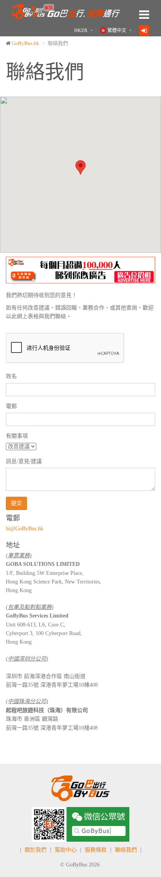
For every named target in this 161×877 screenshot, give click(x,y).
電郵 (11, 406)
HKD (80, 30)
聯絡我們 (126, 850)
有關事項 (17, 436)
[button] (17, 270)
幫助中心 (66, 850)
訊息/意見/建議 (24, 461)
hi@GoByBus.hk (24, 529)
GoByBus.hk (25, 43)
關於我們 (36, 850)
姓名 (11, 376)
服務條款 (96, 850)
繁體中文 (116, 30)
